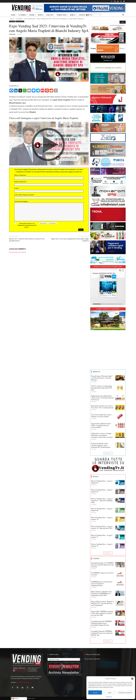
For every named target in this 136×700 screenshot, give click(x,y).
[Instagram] (114, 1)
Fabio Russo (12, 34)
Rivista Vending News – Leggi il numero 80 (101, 509)
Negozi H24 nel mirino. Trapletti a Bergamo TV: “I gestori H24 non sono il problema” (102, 603)
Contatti (82, 15)
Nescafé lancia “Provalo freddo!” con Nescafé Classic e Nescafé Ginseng (102, 378)
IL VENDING (22, 15)
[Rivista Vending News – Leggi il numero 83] (120, 482)
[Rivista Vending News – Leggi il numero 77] (120, 537)
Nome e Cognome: (20, 175)
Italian (90, 15)
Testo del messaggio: (21, 201)
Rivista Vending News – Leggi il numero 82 (101, 491)
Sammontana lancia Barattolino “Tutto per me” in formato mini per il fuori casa (102, 398)
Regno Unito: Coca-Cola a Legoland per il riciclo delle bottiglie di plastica (70, 240)
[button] (132, 679)
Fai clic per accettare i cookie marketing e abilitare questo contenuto (108, 320)
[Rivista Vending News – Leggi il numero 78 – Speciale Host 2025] (120, 528)
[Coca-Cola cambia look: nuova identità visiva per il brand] (120, 416)
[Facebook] (111, 1)
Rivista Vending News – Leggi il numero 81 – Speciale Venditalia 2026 (102, 500)
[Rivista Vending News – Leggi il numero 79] (120, 519)
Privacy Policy (88, 659)
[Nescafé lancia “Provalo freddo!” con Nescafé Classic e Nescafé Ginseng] (120, 377)
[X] (121, 1)
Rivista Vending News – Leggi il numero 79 (101, 518)
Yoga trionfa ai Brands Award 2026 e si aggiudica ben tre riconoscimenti (101, 425)
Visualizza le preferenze (125, 692)
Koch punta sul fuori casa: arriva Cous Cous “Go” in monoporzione (102, 407)
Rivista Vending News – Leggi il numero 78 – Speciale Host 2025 (102, 527)
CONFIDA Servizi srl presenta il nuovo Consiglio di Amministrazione (101, 583)
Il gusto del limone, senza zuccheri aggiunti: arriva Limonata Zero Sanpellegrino (100, 445)
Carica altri (107, 453)
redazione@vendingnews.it (24, 682)
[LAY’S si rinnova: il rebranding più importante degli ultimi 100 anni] (120, 387)
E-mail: (17, 188)
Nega (109, 692)
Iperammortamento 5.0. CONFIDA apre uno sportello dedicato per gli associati (102, 565)
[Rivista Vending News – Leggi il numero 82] (120, 491)
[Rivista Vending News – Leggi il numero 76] (120, 545)
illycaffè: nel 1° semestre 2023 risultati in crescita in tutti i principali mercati (27, 240)
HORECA (72, 15)
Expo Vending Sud (29, 19)
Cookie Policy (109, 696)
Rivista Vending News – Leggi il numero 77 (101, 536)
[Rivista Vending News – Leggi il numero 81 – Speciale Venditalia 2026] (120, 500)
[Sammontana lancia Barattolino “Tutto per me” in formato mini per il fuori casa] (120, 397)
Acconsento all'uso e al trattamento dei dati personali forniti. (27, 225)
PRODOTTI (96, 372)
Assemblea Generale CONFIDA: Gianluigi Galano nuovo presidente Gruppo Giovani (101, 623)
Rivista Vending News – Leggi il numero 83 (101, 482)
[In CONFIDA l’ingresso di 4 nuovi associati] (120, 574)
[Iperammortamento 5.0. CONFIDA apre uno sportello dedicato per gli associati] (120, 564)
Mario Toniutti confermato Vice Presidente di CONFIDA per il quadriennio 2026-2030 (101, 593)
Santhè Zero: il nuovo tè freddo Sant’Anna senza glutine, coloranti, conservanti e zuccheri (102, 435)
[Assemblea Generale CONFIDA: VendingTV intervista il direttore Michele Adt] (120, 632)
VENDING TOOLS (62, 15)
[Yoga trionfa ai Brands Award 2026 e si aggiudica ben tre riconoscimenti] (120, 425)
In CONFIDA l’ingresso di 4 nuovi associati (102, 574)
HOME (13, 15)
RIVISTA (40, 15)
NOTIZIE (31, 15)
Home (12, 19)
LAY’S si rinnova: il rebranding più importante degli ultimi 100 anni (101, 388)
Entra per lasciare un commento (17, 252)
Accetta (95, 692)
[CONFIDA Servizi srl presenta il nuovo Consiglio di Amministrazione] (120, 583)
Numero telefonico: (20, 181)
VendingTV (19, 19)
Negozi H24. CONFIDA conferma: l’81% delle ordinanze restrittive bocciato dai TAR (102, 613)
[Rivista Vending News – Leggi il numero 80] (120, 510)
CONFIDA (96, 558)
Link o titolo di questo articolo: (24, 195)
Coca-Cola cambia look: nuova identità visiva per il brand (101, 416)
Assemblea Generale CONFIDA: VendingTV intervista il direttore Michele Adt (102, 633)
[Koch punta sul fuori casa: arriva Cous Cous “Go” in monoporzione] (120, 407)
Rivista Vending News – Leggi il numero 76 (101, 545)
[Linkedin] (117, 1)
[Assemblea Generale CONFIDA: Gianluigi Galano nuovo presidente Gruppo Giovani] (120, 623)
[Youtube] (124, 1)
